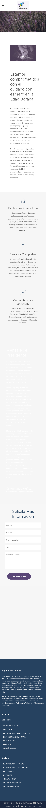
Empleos (7, 745)
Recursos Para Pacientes (14, 737)
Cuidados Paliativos (12, 783)
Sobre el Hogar (10, 726)
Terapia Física (9, 779)
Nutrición (7, 775)
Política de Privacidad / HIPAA (30, 806)
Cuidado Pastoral (11, 786)
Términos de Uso (11, 806)
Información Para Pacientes (16, 733)
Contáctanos (9, 748)
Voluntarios (9, 741)
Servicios (7, 729)
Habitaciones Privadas (13, 764)
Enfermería (8, 771)
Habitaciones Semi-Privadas (16, 768)
